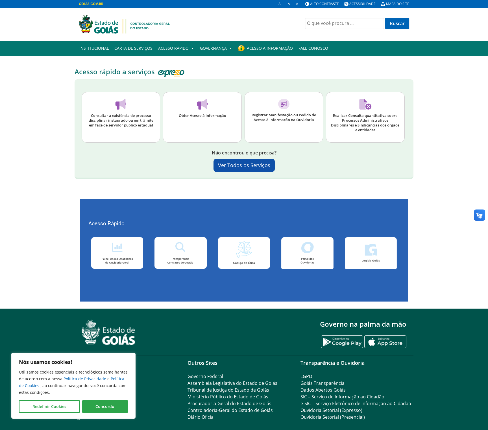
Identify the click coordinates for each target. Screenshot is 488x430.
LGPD (306, 376)
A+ (298, 3)
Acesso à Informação (270, 48)
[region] (73, 386)
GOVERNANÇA (213, 48)
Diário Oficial (201, 417)
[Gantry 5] (108, 332)
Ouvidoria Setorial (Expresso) (331, 410)
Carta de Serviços (133, 48)
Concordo (104, 406)
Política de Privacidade (85, 378)
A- (280, 3)
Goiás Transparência (322, 383)
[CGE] (124, 24)
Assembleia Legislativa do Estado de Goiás (232, 383)
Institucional (94, 48)
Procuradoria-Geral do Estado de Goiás (229, 403)
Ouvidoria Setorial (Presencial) (332, 417)
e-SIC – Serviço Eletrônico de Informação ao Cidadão (355, 403)
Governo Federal (205, 376)
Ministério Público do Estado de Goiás (228, 397)
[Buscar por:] (344, 23)
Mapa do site (397, 3)
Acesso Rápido (173, 48)
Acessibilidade (362, 3)
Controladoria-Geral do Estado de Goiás (230, 410)
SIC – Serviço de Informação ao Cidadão (342, 397)
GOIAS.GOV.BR (91, 3)
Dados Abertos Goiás (323, 390)
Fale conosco (313, 48)
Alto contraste (324, 3)
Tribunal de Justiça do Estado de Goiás (228, 390)
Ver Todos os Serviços (244, 165)
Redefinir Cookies (49, 406)
